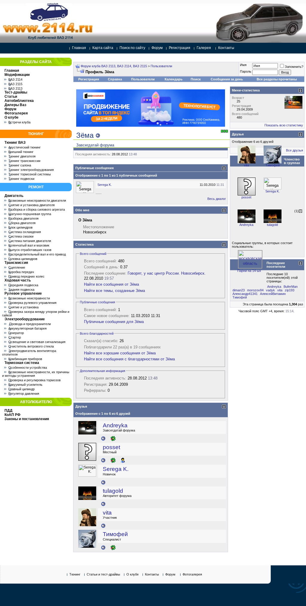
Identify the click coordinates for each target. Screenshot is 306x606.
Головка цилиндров (22, 259)
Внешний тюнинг (20, 152)
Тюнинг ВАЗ (15, 142)
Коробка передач (21, 272)
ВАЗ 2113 (15, 88)
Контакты (226, 48)
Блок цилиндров (20, 227)
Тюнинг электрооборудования (31, 170)
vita (107, 512)
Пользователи (161, 66)
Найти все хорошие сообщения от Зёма (120, 353)
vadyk (270, 290)
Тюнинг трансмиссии (24, 161)
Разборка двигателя (23, 218)
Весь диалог (216, 199)
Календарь (174, 79)
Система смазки (20, 236)
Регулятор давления (23, 393)
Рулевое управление (23, 293)
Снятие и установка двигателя (31, 205)
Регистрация (179, 48)
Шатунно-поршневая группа (29, 214)
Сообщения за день (227, 79)
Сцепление (16, 267)
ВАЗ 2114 (15, 79)
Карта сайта (102, 48)
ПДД (8, 410)
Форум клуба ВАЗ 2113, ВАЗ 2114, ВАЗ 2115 (114, 66)
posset (111, 447)
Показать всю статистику (283, 125)
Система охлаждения (24, 232)
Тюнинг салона (19, 165)
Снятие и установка (23, 307)
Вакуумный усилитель (25, 384)
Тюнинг (74, 574)
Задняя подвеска (21, 289)
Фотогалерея (16, 113)
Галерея (204, 48)
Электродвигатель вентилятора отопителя (29, 352)
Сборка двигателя (22, 223)
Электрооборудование (24, 319)
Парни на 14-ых (249, 271)
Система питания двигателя (29, 241)
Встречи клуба (19, 122)
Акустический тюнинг (24, 147)
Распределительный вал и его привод (37, 254)
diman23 (238, 290)
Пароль (245, 71)
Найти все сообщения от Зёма (111, 284)
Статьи (10, 96)
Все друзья (294, 150)
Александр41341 (245, 294)
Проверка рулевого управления (32, 302)
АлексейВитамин (273, 294)
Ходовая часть (17, 280)
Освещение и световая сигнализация (36, 342)
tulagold (113, 491)
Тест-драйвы (15, 92)
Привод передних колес (26, 276)
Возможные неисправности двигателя (37, 200)
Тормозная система (21, 363)
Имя (243, 65)
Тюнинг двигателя (22, 156)
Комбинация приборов (25, 359)
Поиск (196, 79)
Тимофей (115, 534)
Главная (79, 48)
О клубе (11, 117)
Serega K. (104, 184)
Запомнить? (294, 66)
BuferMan (291, 286)
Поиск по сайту (132, 48)
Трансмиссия (16, 263)
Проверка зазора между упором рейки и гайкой (35, 313)
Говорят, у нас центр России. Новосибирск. (167, 273)
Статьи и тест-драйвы (103, 574)
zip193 (289, 290)
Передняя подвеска (23, 285)
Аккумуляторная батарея (27, 328)
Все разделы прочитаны (277, 79)
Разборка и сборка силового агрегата (36, 209)
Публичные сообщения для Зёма (114, 321)
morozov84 (255, 290)
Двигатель (13, 196)
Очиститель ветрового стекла (31, 346)
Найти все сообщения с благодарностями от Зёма (129, 359)
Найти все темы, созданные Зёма (114, 290)
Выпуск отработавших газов (29, 250)
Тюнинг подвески (21, 178)
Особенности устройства (27, 367)
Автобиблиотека (19, 101)
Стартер (14, 337)
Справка (115, 79)
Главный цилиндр (21, 389)
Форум (157, 48)
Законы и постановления (26, 419)
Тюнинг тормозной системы (29, 174)
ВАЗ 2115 (15, 84)
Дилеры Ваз (15, 105)
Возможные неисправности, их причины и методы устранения (35, 373)
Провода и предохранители (29, 324)
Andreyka (115, 425)
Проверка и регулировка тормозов (34, 380)
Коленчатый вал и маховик (28, 245)
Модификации (17, 75)
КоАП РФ (12, 415)
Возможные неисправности (29, 298)
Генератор (16, 333)
